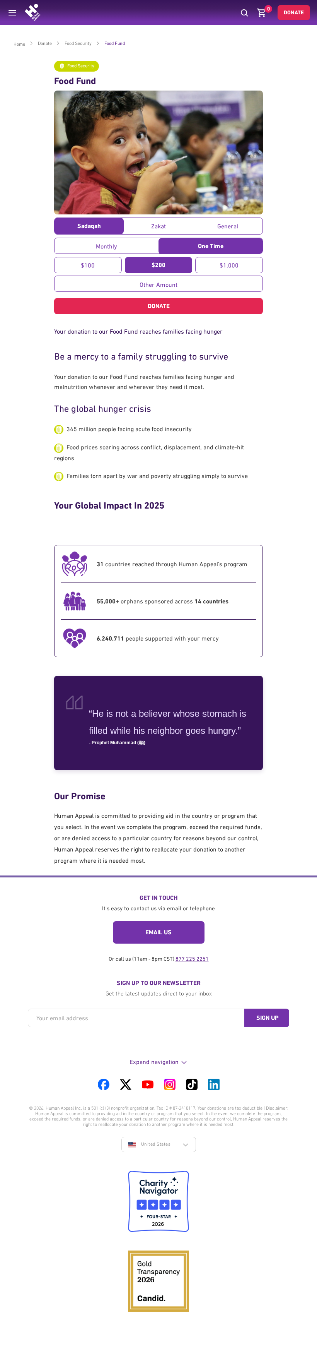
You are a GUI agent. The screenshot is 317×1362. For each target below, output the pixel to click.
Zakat (158, 226)
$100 (88, 265)
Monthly (106, 246)
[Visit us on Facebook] (103, 1084)
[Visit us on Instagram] (170, 1084)
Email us (158, 932)
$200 (158, 265)
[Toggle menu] (12, 13)
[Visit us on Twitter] (125, 1084)
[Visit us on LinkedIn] (214, 1084)
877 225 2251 (192, 959)
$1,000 (229, 265)
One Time (210, 246)
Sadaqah (89, 226)
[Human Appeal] (33, 12)
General (227, 226)
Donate (294, 12)
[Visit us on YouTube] (147, 1084)
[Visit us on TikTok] (192, 1084)
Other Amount (158, 284)
